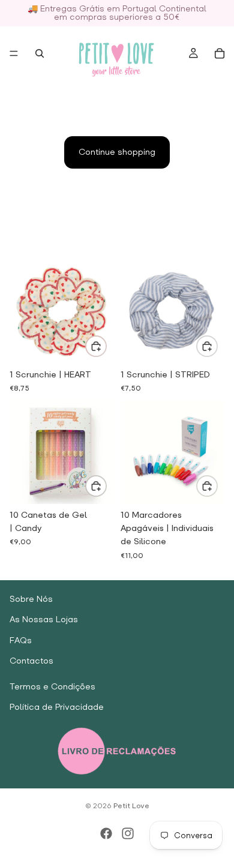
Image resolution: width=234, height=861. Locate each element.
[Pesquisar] (39, 53)
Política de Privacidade (57, 707)
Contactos (31, 661)
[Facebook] (106, 833)
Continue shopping (117, 152)
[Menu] (14, 53)
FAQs (21, 640)
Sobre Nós (31, 599)
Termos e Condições (52, 687)
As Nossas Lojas (44, 620)
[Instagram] (128, 833)
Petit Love (131, 806)
